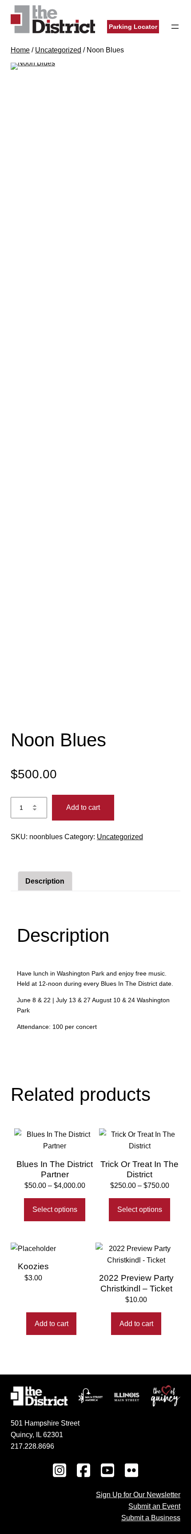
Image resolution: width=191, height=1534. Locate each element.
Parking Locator (133, 26)
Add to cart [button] (51, 1323)
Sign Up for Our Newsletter (138, 1494)
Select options (54, 1209)
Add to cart (83, 807)
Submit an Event (154, 1506)
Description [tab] (44, 881)
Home (20, 50)
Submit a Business (150, 1518)
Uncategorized (58, 50)
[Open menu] (175, 26)
